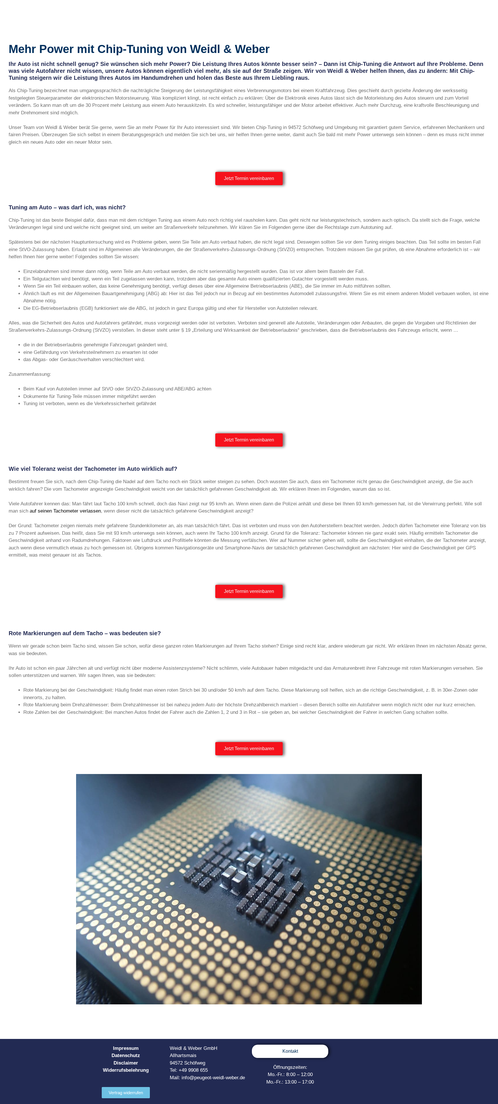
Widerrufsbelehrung (126, 1070)
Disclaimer (126, 1063)
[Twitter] (384, 1052)
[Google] (396, 1052)
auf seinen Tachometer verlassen (65, 511)
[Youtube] (372, 1052)
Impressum (126, 1048)
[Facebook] (349, 1052)
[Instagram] (360, 1052)
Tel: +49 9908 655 (189, 1070)
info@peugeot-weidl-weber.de (213, 1077)
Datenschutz (126, 1055)
